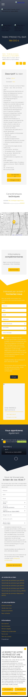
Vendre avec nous (7, 608)
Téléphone (6, 319)
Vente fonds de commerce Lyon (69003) (13, 580)
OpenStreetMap (19, 235)
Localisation (5, 510)
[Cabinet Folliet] (21, 4)
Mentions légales (6, 628)
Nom (4, 310)
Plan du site (5, 634)
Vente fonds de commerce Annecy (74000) (14, 591)
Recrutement (5, 623)
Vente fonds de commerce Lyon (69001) (13, 585)
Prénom (5, 306)
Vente (4, 54)
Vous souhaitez (6, 327)
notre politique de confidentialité (10, 686)
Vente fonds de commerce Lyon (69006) (13, 583)
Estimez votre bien (7, 605)
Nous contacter (6, 613)
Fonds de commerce (12, 54)
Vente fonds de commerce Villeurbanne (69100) (13, 594)
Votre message (7, 332)
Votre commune (7, 323)
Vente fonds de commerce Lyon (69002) (13, 588)
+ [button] (2, 214)
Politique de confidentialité (9, 631)
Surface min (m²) (7, 519)
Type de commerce (6, 522)
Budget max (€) (7, 515)
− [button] (2, 217)
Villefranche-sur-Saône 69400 (10, 56)
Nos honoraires (6, 626)
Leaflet (13, 235)
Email (4, 315)
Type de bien (5, 506)
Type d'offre (5, 501)
